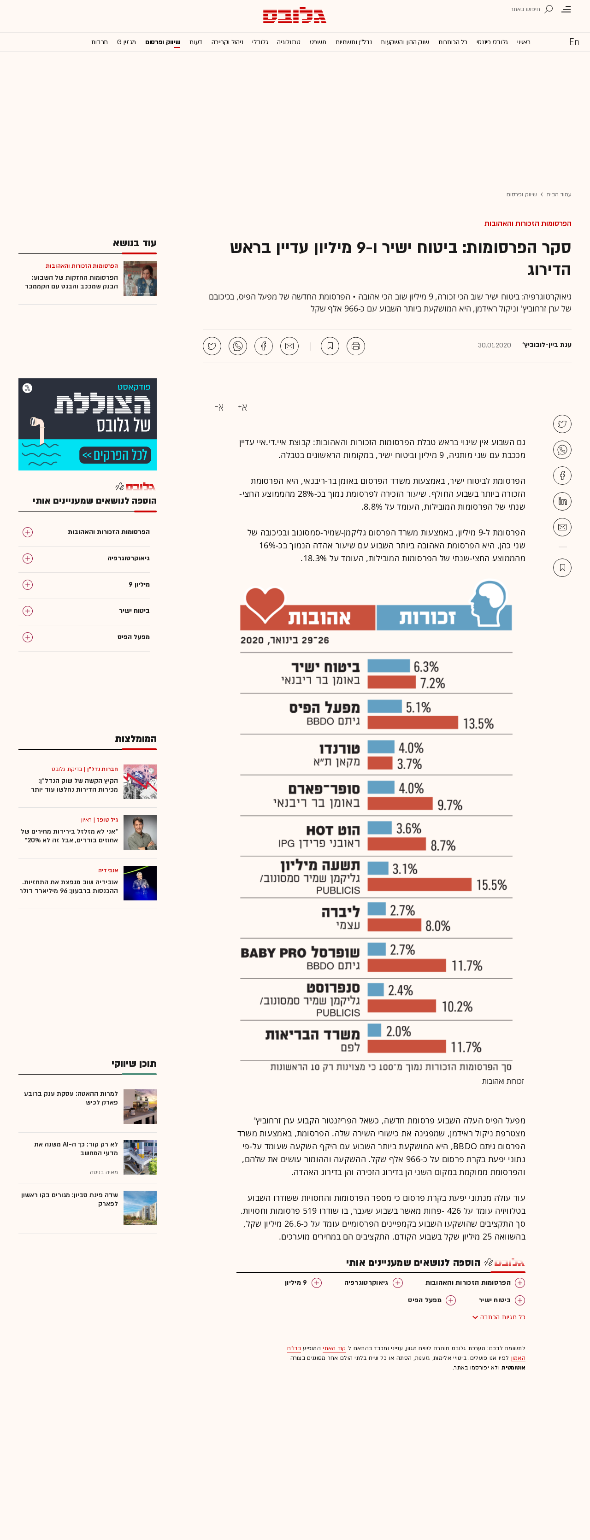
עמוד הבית (559, 194)
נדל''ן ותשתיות (354, 42)
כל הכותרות (452, 42)
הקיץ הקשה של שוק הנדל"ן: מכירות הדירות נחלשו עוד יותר (74, 785)
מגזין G (126, 42)
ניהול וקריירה (227, 42)
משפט (318, 42)
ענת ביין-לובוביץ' (547, 345)
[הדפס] (356, 346)
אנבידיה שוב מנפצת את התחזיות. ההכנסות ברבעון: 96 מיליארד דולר (68, 886)
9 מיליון (296, 1282)
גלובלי (260, 42)
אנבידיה (108, 870)
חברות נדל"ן (102, 769)
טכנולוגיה (288, 42)
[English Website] (574, 41)
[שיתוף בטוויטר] (212, 346)
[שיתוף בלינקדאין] (562, 501)
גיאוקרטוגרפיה (366, 1282)
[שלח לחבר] (562, 527)
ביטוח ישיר (494, 1300)
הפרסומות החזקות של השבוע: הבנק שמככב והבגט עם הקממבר (71, 282)
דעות (195, 42)
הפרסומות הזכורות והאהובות (528, 223)
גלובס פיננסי (492, 42)
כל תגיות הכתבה (502, 1317)
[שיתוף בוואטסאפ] (238, 346)
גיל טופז (107, 819)
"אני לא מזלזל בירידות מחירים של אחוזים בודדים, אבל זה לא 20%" (69, 836)
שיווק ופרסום (162, 42)
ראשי (524, 42)
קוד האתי (334, 1348)
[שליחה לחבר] (289, 346)
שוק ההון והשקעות (405, 42)
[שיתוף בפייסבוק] (263, 346)
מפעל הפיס (425, 1300)
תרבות (99, 42)
